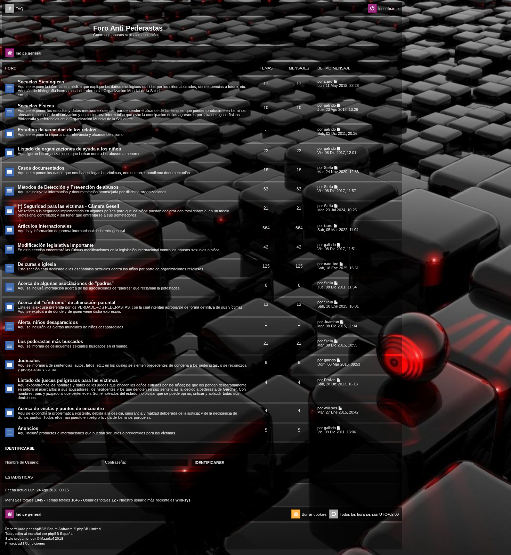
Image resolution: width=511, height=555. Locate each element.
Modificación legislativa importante (56, 245)
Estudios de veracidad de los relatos (57, 129)
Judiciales (29, 360)
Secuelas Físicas (36, 105)
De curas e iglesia (37, 264)
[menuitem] (14, 9)
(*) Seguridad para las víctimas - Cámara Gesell (68, 206)
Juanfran (331, 322)
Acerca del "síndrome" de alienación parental (66, 302)
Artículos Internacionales (45, 226)
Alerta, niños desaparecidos (48, 322)
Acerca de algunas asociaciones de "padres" (66, 283)
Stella (328, 167)
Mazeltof (47, 538)
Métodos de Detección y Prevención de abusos (68, 187)
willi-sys (330, 408)
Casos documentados (41, 168)
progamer (22, 538)
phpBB (38, 529)
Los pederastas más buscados (50, 341)
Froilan (329, 380)
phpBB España (60, 534)
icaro (328, 81)
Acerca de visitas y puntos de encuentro (61, 408)
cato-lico (331, 264)
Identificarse (19, 448)
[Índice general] (48, 30)
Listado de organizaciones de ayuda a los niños (69, 149)
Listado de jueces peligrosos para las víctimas (68, 380)
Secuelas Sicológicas (41, 81)
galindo (330, 105)
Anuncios (28, 428)
